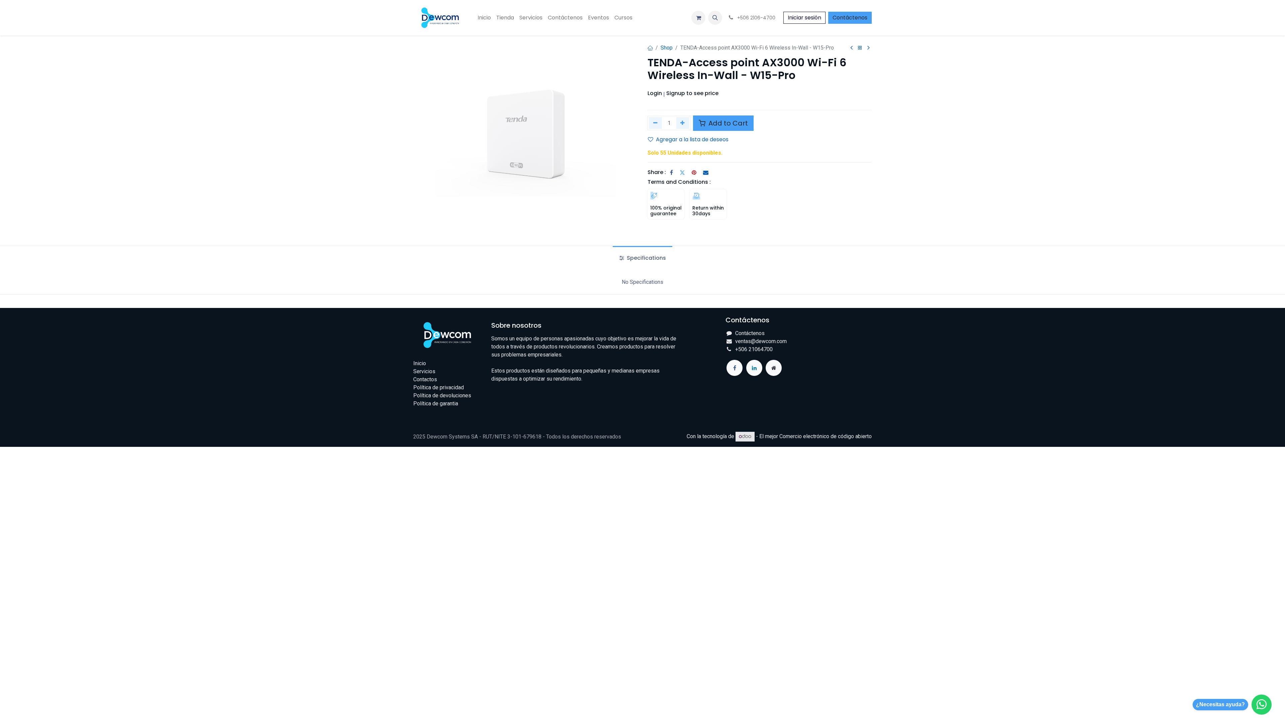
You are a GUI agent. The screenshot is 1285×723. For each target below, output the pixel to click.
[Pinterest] (694, 172)
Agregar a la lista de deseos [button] (692, 139)
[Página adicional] (774, 368)
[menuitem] (484, 17)
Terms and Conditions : (679, 182)
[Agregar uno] (682, 123)
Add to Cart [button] (727, 123)
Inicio (419, 363)
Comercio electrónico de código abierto (825, 436)
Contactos (425, 379)
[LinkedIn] (754, 368)
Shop (667, 48)
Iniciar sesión (804, 17)
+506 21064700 (754, 349)
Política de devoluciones (442, 395)
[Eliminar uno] (655, 123)
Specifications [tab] (645, 258)
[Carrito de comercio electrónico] (698, 18)
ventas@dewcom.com (761, 341)
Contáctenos (850, 17)
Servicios (424, 371)
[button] (715, 18)
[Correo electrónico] (705, 172)
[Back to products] (860, 48)
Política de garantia (435, 403)
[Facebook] (671, 172)
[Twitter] (682, 172)
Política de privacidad (438, 387)
